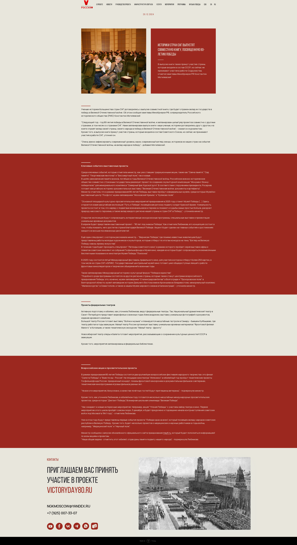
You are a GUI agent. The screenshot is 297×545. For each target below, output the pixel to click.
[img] (50, 526)
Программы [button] (182, 5)
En (211, 5)
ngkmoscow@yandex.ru (68, 506)
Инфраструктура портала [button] (143, 5)
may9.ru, (167, 432)
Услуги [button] (158, 5)
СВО (205, 5)
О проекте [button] (99, 5)
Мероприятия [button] (169, 5)
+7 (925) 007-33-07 (62, 513)
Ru (215, 5)
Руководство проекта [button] (123, 5)
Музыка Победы (194, 5)
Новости (109, 5)
